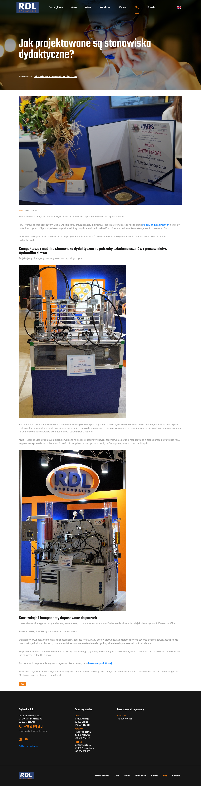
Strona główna (56, 7)
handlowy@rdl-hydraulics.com (33, 731)
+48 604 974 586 (124, 719)
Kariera (122, 7)
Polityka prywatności (28, 746)
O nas (74, 7)
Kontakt (151, 7)
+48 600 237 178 (82, 738)
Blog (137, 7)
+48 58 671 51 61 (33, 726)
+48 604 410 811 (82, 725)
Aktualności (105, 7)
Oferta (88, 7)
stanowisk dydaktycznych (155, 224)
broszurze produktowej (100, 663)
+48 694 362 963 (82, 751)
